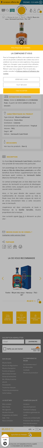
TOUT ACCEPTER (21, 91)
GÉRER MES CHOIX (21, 79)
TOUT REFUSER (21, 85)
